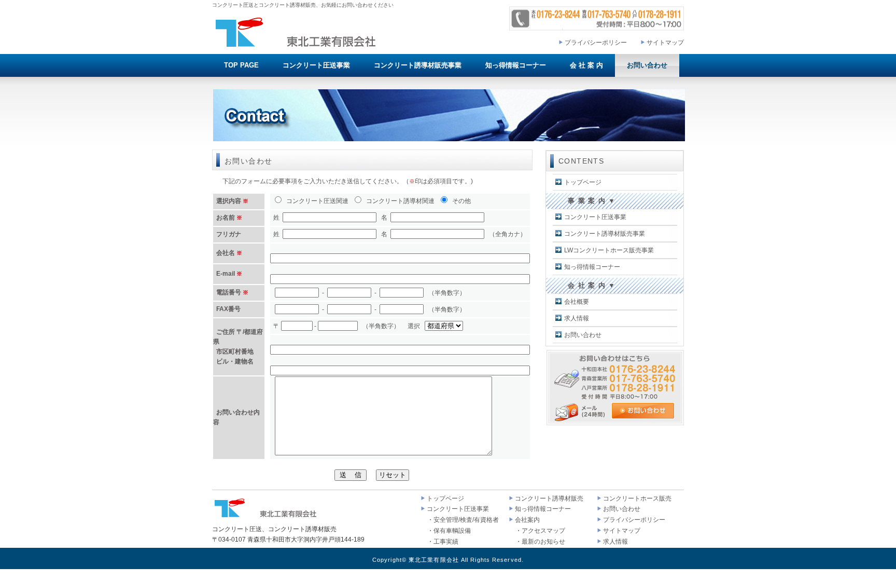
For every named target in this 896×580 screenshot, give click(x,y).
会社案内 (527, 519)
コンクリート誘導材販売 (549, 498)
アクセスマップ (543, 530)
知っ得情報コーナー (515, 65)
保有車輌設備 (452, 530)
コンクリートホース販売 (637, 498)
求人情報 (576, 318)
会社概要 (576, 301)
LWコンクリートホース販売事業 (609, 250)
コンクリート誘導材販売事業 (417, 65)
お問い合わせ (647, 65)
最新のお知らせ (543, 541)
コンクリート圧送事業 (316, 65)
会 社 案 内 (586, 65)
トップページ (582, 182)
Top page (241, 65)
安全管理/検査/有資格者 (466, 519)
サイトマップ (665, 42)
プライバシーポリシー (596, 42)
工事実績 (445, 541)
